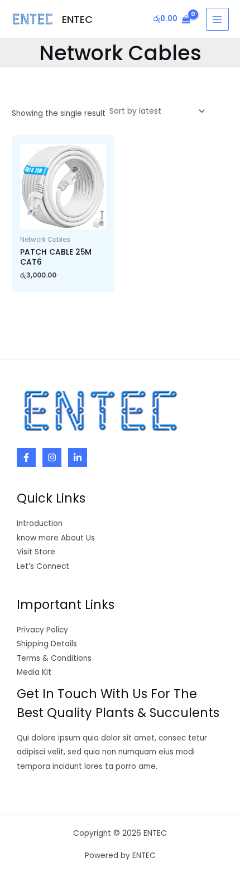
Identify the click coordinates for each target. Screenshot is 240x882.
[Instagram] (51, 457)
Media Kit (34, 672)
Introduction (40, 523)
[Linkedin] (77, 457)
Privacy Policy (42, 630)
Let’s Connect (43, 566)
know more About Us (56, 538)
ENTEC (77, 19)
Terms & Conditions (54, 658)
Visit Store (36, 552)
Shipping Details (47, 644)
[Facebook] (26, 457)
